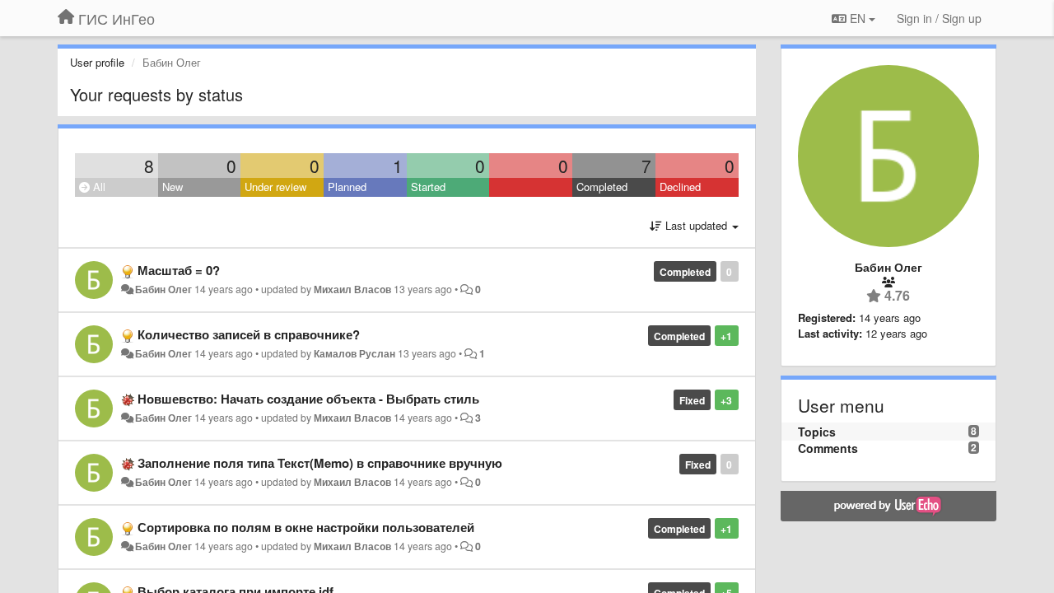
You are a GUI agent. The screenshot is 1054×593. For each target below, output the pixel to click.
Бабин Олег (163, 289)
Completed (601, 186)
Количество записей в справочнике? (249, 334)
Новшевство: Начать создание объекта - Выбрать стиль (308, 399)
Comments (828, 448)
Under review (275, 186)
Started (428, 186)
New (172, 186)
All (97, 186)
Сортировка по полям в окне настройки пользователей (306, 527)
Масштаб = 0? (179, 270)
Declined (680, 186)
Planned (347, 186)
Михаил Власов (352, 289)
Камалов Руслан (354, 353)
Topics (817, 431)
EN (857, 18)
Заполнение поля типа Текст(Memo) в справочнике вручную (320, 463)
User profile (97, 62)
